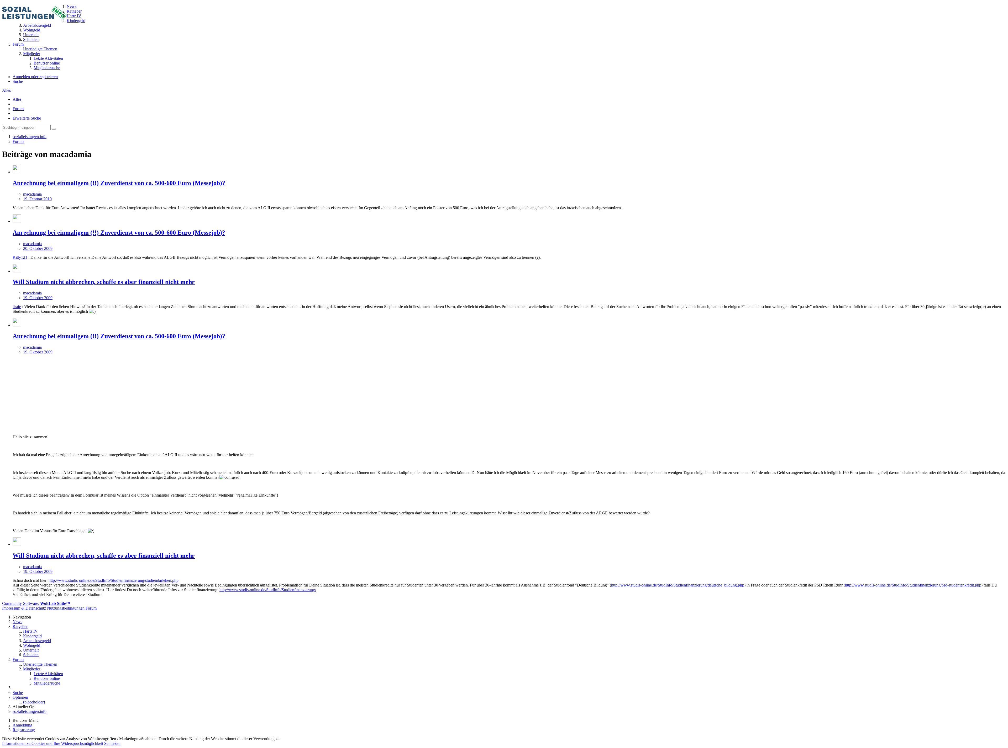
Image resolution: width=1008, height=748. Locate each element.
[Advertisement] (509, 393)
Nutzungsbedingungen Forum (72, 608)
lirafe (17, 306)
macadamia (32, 194)
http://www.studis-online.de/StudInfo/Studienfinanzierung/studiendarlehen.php (113, 580)
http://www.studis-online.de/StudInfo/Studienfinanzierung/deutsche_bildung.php (677, 585)
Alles (6, 90)
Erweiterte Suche (27, 118)
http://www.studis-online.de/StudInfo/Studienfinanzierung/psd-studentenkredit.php (913, 585)
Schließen (112, 743)
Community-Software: (36, 603)
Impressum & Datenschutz (24, 608)
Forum (18, 108)
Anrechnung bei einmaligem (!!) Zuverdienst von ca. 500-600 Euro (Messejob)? (119, 183)
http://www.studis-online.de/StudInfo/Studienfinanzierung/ (267, 590)
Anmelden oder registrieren (35, 76)
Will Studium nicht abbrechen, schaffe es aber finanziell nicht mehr (104, 281)
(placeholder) (34, 702)
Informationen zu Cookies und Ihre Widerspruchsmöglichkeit (52, 743)
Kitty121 (20, 257)
